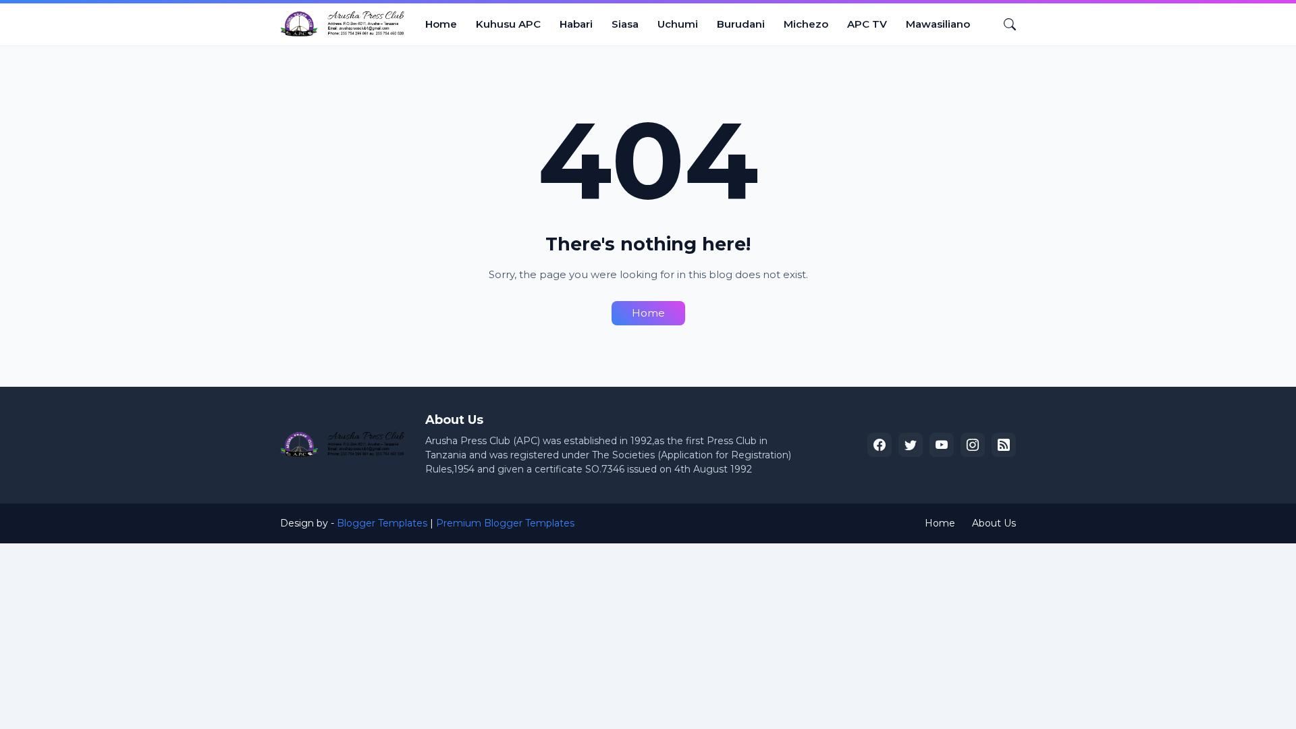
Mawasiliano (938, 24)
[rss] (1004, 445)
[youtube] (941, 445)
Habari (576, 24)
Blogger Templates (382, 523)
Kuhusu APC (508, 24)
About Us (994, 523)
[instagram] (973, 445)
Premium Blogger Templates (505, 523)
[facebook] (879, 445)
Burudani (741, 24)
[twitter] (910, 445)
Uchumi (677, 24)
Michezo (806, 24)
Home (441, 24)
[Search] (1004, 24)
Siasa (625, 24)
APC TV (867, 24)
